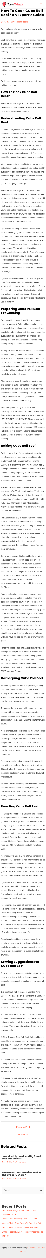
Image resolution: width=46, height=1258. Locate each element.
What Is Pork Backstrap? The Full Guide (19, 1219)
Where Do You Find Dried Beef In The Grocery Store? (21, 1174)
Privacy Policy (33, 1248)
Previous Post (23, 1127)
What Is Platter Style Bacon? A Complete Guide (22, 1223)
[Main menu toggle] (41, 4)
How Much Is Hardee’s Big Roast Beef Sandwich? (21, 1157)
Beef (3, 22)
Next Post (23, 1134)
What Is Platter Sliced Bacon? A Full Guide (20, 1227)
